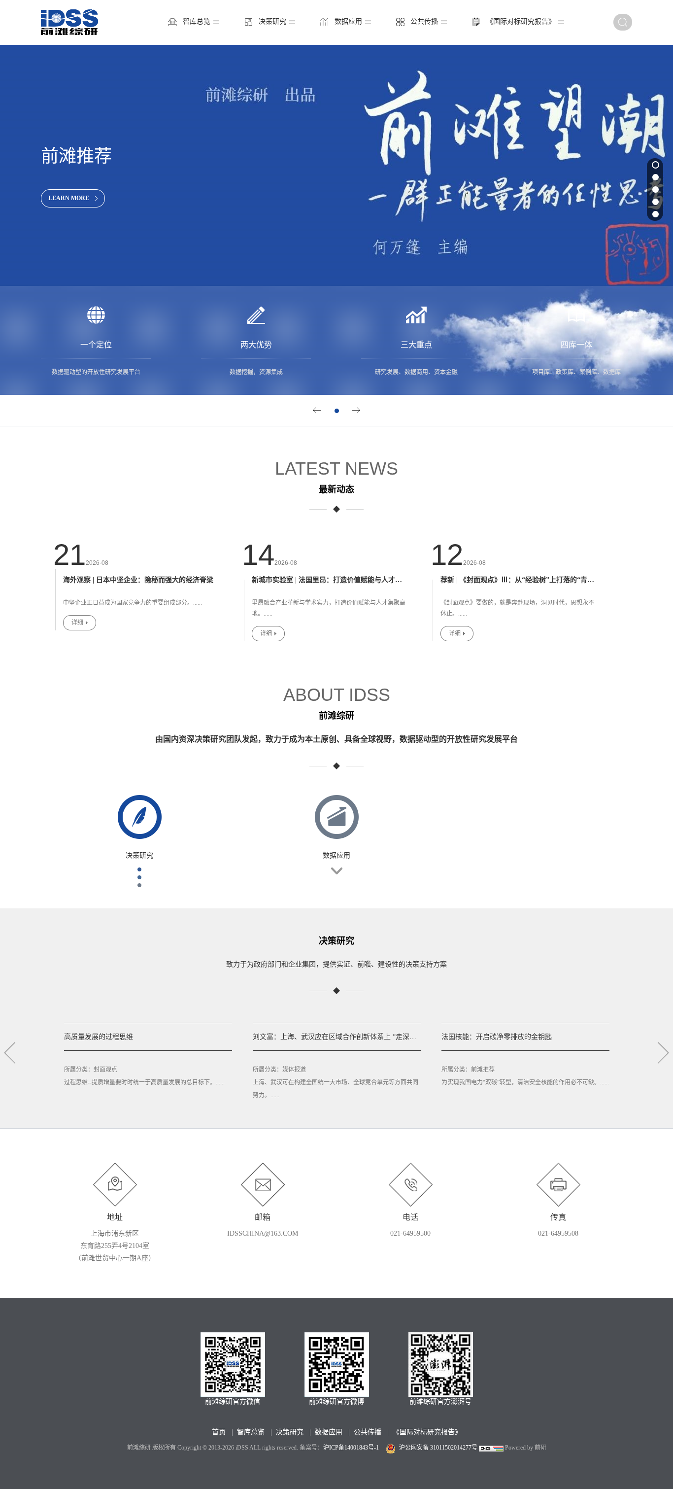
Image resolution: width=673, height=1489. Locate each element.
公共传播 (424, 21)
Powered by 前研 (525, 1447)
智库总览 (196, 21)
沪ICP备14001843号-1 (351, 1447)
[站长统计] (491, 1447)
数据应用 (348, 21)
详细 (77, 622)
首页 (219, 1432)
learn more (68, 198)
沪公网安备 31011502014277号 (438, 1447)
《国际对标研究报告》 (520, 21)
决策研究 (272, 21)
